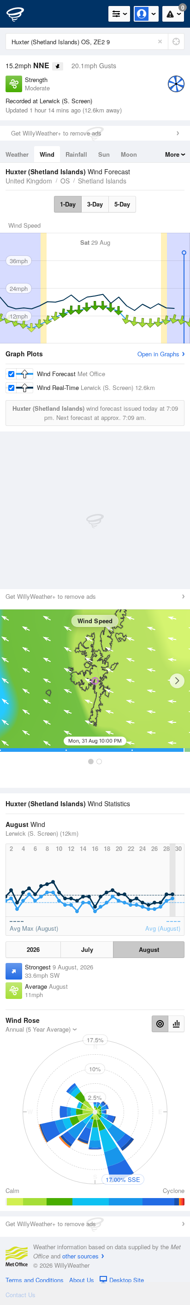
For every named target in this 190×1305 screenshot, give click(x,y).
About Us (81, 1279)
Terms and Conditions (35, 1279)
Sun (104, 154)
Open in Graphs (158, 353)
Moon (129, 154)
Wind (47, 154)
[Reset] (160, 41)
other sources (80, 1256)
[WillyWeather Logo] (21, 14)
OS (65, 180)
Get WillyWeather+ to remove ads (56, 133)
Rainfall (76, 154)
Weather (17, 154)
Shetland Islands (102, 180)
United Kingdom (29, 180)
